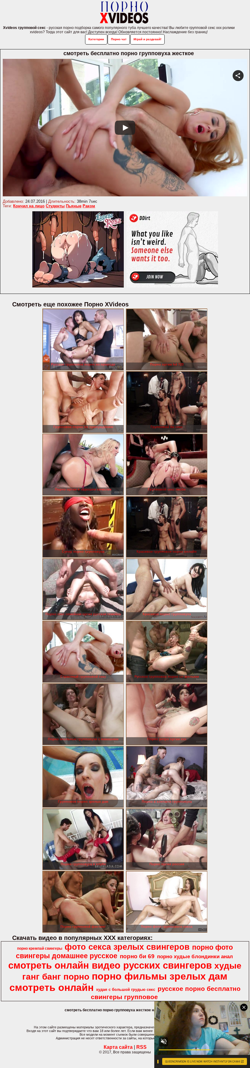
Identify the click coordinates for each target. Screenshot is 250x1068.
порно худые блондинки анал (195, 956)
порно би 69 (137, 956)
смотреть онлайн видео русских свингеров (110, 965)
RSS (141, 1047)
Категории (96, 39)
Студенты (55, 206)
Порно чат (119, 39)
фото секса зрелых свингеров (127, 947)
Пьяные (73, 206)
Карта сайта (118, 1047)
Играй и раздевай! (147, 39)
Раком (89, 206)
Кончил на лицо (29, 206)
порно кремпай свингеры (39, 948)
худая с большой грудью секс (125, 989)
